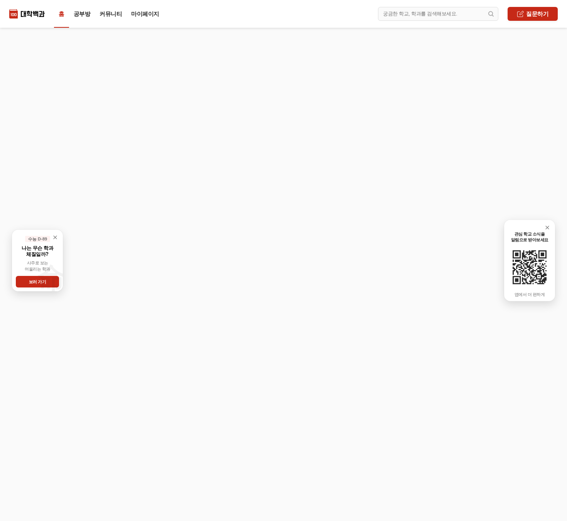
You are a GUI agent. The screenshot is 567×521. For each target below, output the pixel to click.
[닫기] (547, 228)
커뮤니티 (111, 13)
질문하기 (537, 13)
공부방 (82, 13)
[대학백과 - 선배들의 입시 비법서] (27, 13)
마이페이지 (145, 13)
